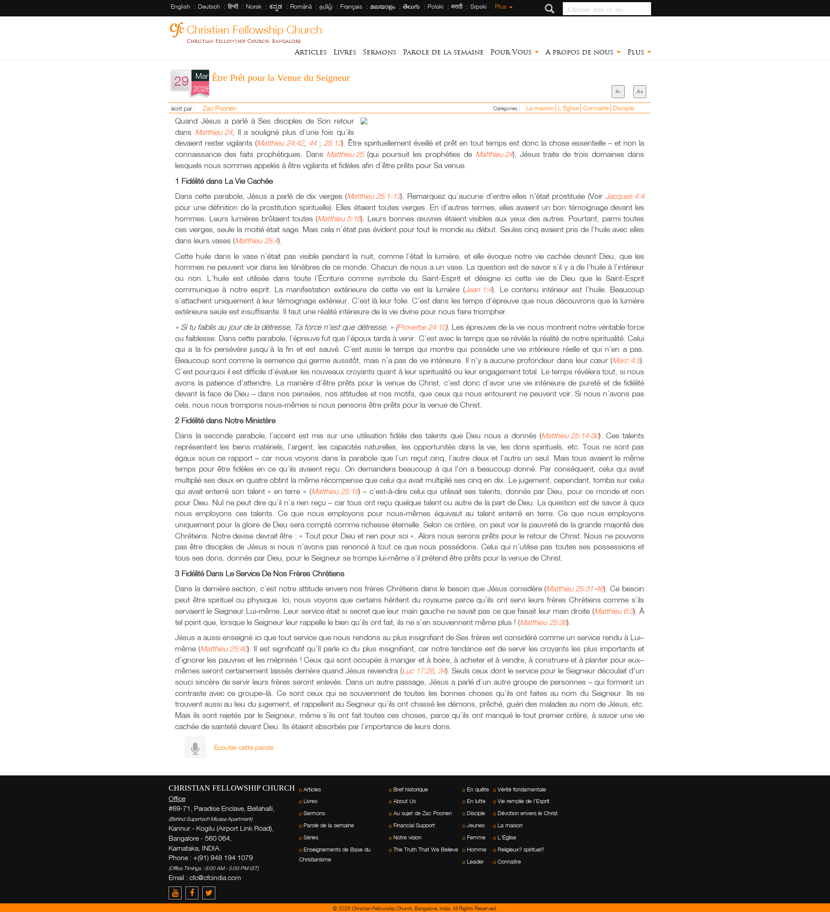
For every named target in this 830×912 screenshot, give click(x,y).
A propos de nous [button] (581, 52)
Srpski (478, 6)
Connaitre (596, 108)
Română (301, 6)
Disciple (623, 108)
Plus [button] (636, 52)
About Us (404, 801)
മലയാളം (382, 6)
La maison (540, 108)
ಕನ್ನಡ (275, 6)
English (180, 6)
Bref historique (410, 789)
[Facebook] (193, 892)
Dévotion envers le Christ (528, 813)
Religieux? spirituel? (521, 849)
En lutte (476, 801)
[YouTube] (177, 892)
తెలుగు (411, 6)
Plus (501, 6)
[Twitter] (209, 892)
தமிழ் (325, 6)
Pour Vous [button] (512, 52)
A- (618, 91)
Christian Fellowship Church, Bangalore (244, 41)
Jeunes (476, 825)
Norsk (254, 6)
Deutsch (209, 6)
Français (351, 6)
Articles (311, 52)
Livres (344, 52)
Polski (436, 6)
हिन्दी (233, 6)
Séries (310, 837)
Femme (476, 837)
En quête (478, 789)
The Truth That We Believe (425, 849)
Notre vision (407, 837)
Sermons (379, 52)
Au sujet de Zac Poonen (422, 813)
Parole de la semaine (443, 52)
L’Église (569, 108)
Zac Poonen (219, 108)
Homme (476, 849)
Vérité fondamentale (522, 789)
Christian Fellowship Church (254, 28)
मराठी (457, 6)
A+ (640, 91)
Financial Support (414, 825)
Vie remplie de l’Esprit (523, 801)
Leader (475, 861)
